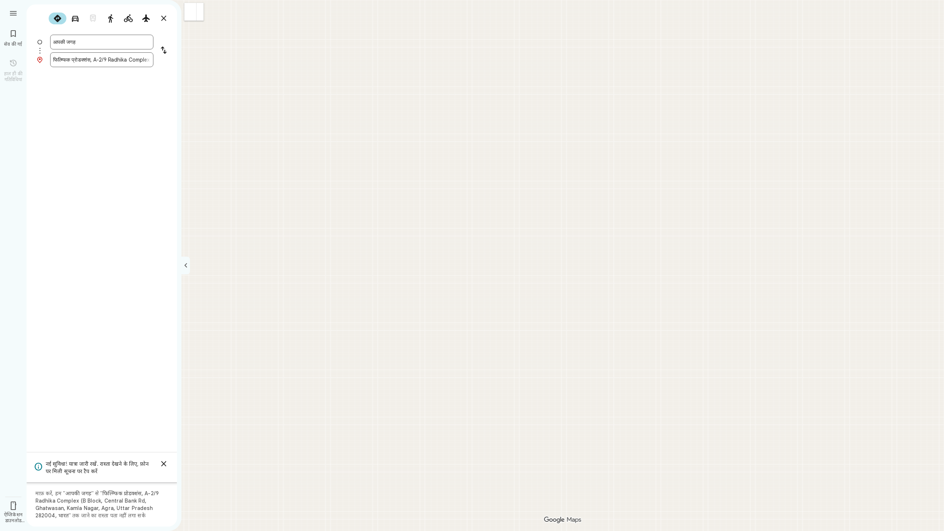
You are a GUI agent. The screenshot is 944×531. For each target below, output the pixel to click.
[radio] (57, 18)
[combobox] (101, 42)
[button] (190, 12)
